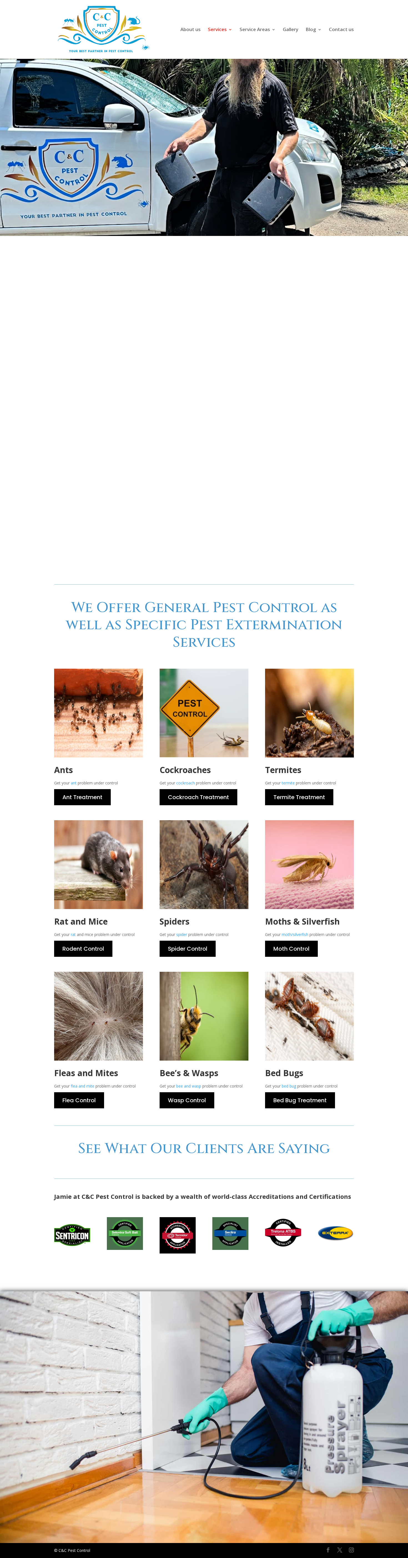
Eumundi (335, 1398)
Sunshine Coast (132, 273)
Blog (311, 29)
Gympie (321, 1391)
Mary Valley (277, 1391)
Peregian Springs (302, 1438)
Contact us (341, 29)
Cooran (336, 1384)
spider (181, 934)
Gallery (290, 29)
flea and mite (82, 1086)
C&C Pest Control (140, 265)
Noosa (319, 1398)
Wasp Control (187, 1100)
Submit (321, 174)
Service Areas (255, 29)
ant (74, 783)
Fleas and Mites (86, 1073)
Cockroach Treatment (198, 797)
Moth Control (291, 949)
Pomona (320, 1384)
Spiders (175, 921)
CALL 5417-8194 (79, 146)
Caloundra (286, 1431)
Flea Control (79, 1100)
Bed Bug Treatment (300, 1100)
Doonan (273, 1404)
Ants (63, 770)
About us (190, 29)
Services (217, 29)
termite (288, 783)
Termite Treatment (299, 797)
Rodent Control (83, 949)
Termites (283, 770)
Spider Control (187, 949)
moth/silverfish (295, 934)
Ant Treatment (82, 797)
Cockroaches (185, 770)
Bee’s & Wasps (189, 1073)
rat (73, 934)
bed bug (289, 1086)
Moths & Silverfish (302, 921)
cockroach (185, 783)
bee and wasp (188, 1086)
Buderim (266, 1431)
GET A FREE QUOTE (238, 558)
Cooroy (303, 1384)
